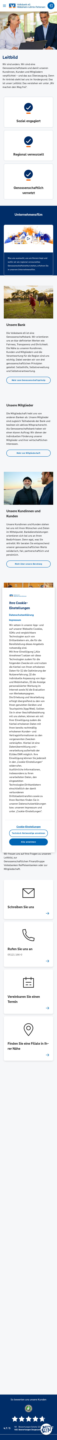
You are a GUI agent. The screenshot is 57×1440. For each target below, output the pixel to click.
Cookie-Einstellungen (28, 826)
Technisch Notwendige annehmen (28, 833)
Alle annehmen (28, 842)
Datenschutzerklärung (21, 614)
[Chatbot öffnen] (46, 1429)
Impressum (15, 619)
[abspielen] (28, 238)
